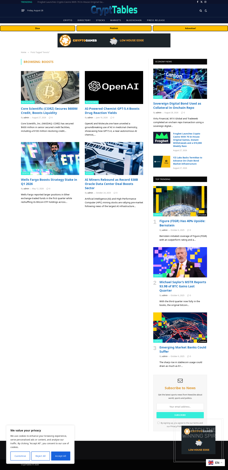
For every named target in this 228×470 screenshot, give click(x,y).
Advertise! (190, 28)
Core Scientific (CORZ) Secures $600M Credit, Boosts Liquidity (49, 110)
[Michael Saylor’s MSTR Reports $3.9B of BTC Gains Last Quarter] (180, 262)
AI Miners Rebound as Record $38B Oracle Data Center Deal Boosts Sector (111, 183)
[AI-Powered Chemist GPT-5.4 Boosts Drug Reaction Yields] (114, 87)
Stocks (100, 20)
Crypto (67, 20)
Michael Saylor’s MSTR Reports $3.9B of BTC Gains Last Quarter (182, 286)
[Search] (201, 10)
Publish (114, 28)
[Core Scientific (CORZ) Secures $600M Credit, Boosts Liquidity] (50, 87)
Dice (37, 28)
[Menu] (23, 10)
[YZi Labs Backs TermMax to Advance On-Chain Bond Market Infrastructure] (161, 162)
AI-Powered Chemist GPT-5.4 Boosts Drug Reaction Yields (112, 110)
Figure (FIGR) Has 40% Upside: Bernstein (182, 223)
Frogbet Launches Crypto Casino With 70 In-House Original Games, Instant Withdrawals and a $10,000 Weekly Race (72, 2)
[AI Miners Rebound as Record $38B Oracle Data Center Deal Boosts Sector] (114, 158)
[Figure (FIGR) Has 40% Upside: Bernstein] (180, 201)
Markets (115, 20)
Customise (20, 455)
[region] (40, 444)
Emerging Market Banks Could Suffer (182, 349)
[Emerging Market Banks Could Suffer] (180, 327)
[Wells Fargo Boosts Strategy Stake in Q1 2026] (50, 158)
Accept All (60, 455)
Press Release (156, 20)
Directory (84, 20)
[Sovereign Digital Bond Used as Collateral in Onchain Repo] (180, 84)
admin (26, 117)
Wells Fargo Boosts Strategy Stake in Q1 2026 (49, 181)
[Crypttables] (114, 10)
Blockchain (134, 20)
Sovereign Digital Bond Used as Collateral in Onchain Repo (177, 105)
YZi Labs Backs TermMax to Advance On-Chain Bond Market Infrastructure (187, 160)
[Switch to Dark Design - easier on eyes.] (205, 10)
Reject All (41, 455)
